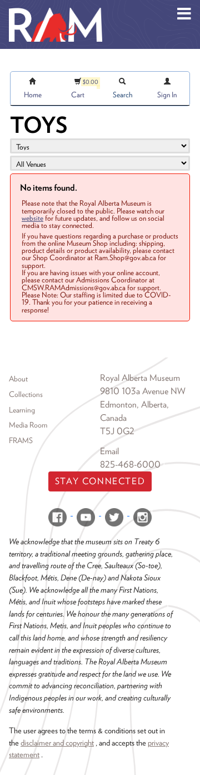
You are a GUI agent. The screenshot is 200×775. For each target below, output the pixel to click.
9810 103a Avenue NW (143, 391)
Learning (22, 409)
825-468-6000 (130, 464)
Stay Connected (100, 481)
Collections (26, 394)
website (32, 217)
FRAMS (21, 440)
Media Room (28, 424)
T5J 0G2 (117, 431)
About (18, 378)
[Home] (55, 8)
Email (109, 451)
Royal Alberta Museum (140, 377)
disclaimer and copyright (57, 742)
